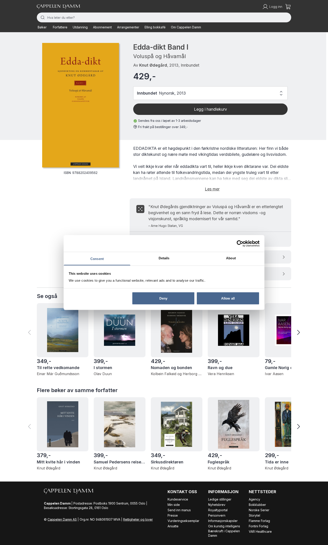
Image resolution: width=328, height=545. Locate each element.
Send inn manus (179, 510)
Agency (254, 499)
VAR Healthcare (260, 531)
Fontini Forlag (258, 526)
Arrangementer (128, 27)
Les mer (212, 189)
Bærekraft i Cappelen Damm (224, 533)
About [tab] (231, 258)
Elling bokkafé (155, 27)
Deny (163, 298)
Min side (174, 505)
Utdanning (80, 27)
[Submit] (42, 17)
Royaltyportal (218, 510)
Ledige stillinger (219, 499)
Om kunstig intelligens (224, 526)
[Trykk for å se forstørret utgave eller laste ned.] (80, 105)
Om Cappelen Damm (186, 27)
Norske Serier (259, 510)
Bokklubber (257, 505)
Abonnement (102, 27)
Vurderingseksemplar (183, 521)
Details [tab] (164, 258)
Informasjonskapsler (223, 521)
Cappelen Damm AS (62, 519)
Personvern (216, 515)
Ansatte (173, 526)
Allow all (228, 298)
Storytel (254, 515)
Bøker (42, 27)
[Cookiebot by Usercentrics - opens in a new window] (239, 243)
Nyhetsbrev (216, 505)
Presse (173, 515)
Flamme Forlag (259, 521)
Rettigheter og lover (138, 519)
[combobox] (164, 17)
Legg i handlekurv (210, 109)
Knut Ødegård (153, 65)
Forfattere (60, 27)
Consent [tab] (97, 259)
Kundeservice (178, 499)
